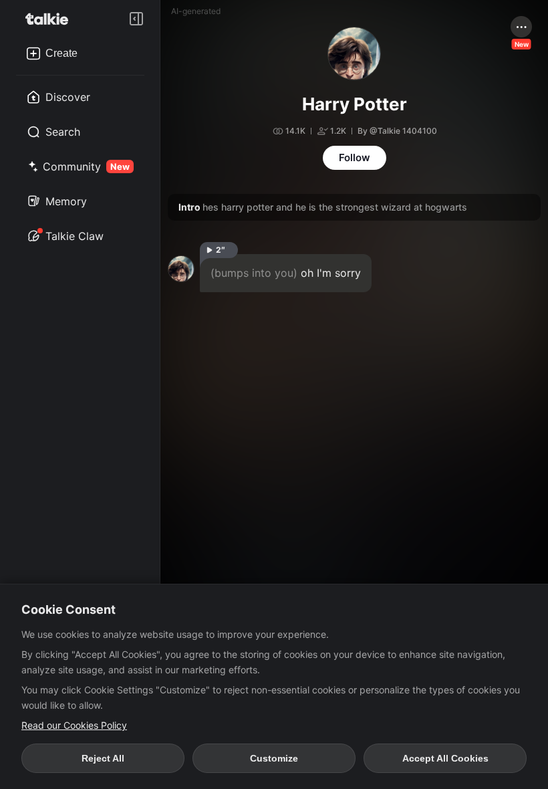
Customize (274, 758)
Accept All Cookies (445, 758)
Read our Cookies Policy (74, 725)
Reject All (103, 758)
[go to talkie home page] (51, 19)
